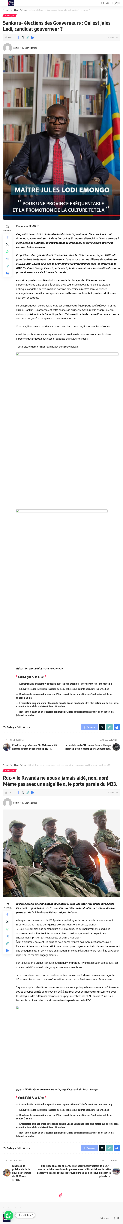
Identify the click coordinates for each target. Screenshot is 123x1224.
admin (16, 47)
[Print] (32, 37)
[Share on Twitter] (23, 37)
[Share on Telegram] (7, 258)
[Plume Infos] (11, 3)
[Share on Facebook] (18, 37)
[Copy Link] (28, 37)
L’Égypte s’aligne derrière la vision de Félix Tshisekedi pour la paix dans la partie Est (64, 688)
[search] (103, 3)
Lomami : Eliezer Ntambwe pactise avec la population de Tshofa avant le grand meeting (65, 683)
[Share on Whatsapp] (7, 251)
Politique (9, 15)
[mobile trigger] (5, 3)
